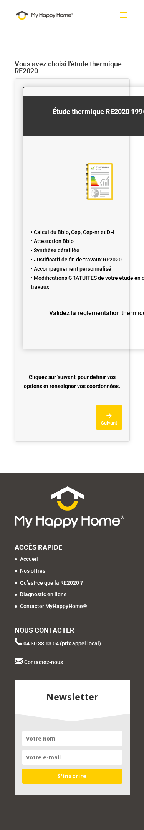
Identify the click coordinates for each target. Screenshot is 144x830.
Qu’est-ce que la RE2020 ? (51, 583)
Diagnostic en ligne (43, 594)
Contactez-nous (43, 662)
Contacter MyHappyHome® (53, 606)
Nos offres (32, 571)
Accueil (29, 559)
